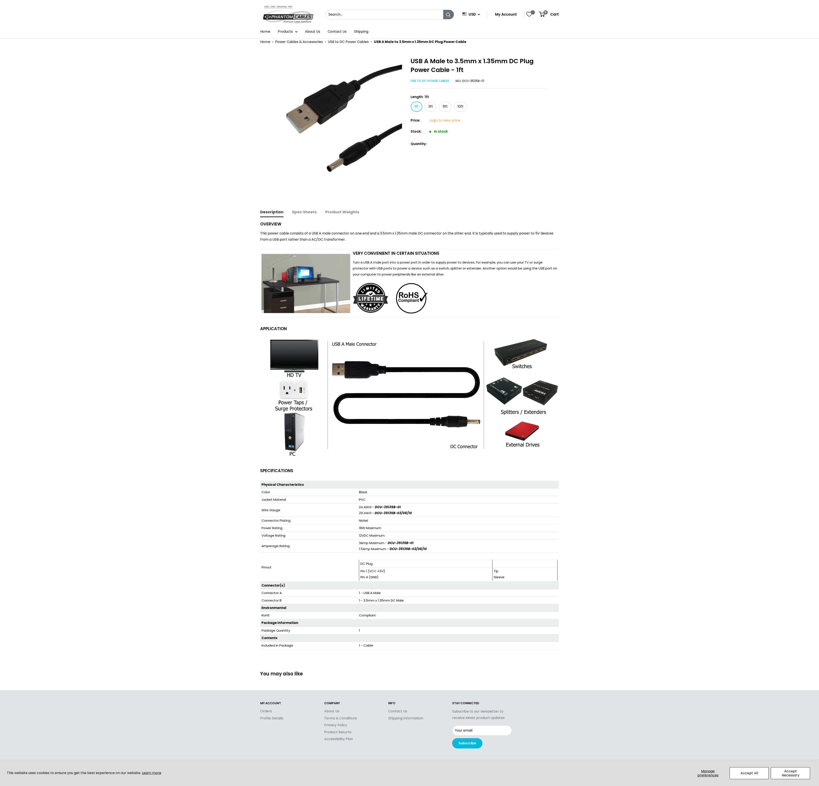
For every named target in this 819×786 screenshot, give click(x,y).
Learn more (151, 772)
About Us (312, 31)
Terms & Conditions (340, 718)
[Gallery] (333, 128)
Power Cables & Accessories (299, 41)
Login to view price (444, 120)
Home (265, 31)
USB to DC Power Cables (348, 41)
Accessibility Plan (338, 738)
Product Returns (337, 732)
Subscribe (467, 743)
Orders (266, 711)
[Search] (448, 14)
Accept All (749, 773)
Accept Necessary (790, 773)
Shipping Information (405, 718)
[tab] (271, 212)
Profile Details (271, 718)
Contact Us (337, 31)
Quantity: (419, 143)
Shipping (361, 31)
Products (285, 31)
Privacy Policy (335, 725)
